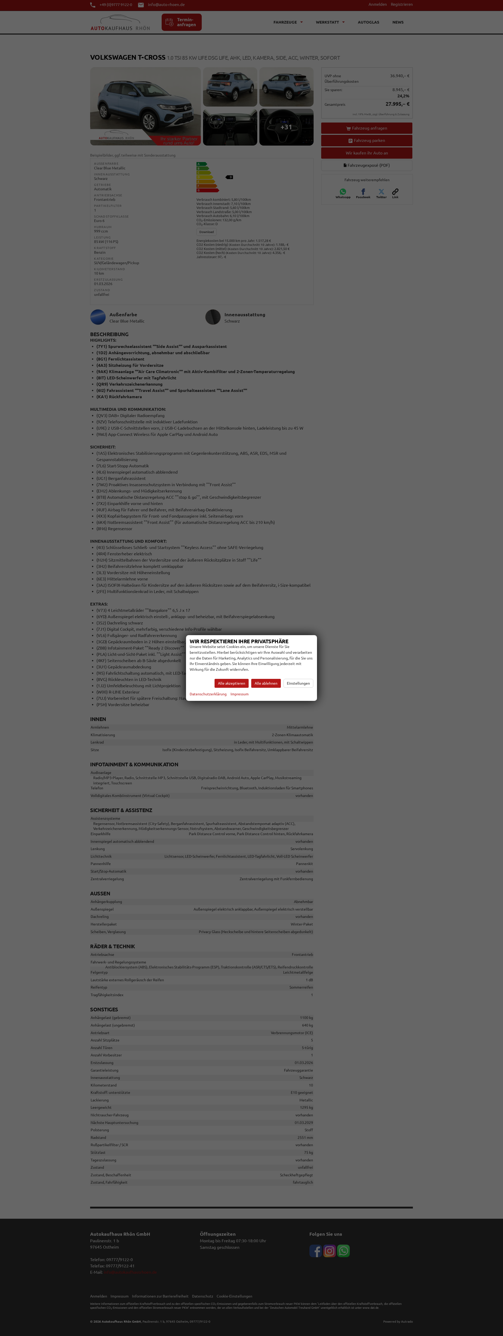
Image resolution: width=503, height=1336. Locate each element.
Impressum (240, 694)
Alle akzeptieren (231, 683)
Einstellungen (298, 683)
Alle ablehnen (266, 683)
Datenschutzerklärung (208, 694)
